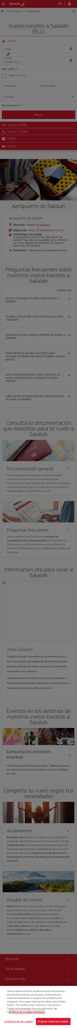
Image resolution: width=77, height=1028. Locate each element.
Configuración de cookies (18, 1021)
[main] (38, 1007)
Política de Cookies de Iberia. (27, 1011)
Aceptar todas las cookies (53, 1021)
